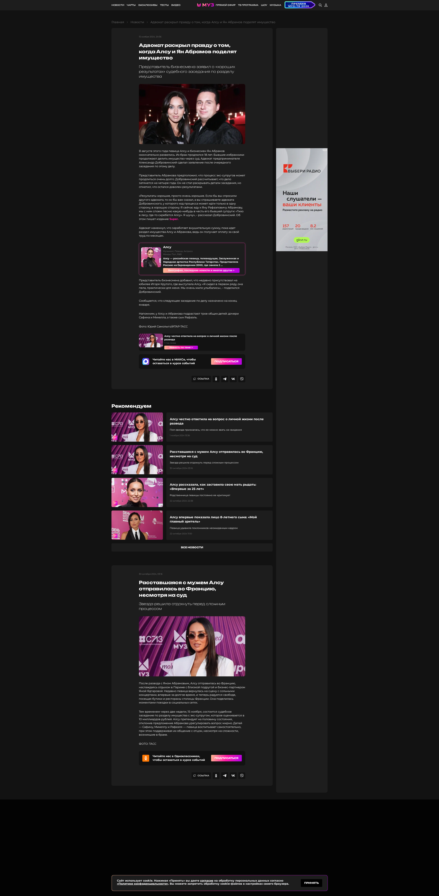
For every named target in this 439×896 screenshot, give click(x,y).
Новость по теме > (181, 347)
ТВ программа (248, 5)
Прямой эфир (225, 5)
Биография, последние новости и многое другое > (201, 270)
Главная (117, 22)
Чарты (131, 5)
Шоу (264, 5)
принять (311, 882)
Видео (175, 5)
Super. (174, 219)
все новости (192, 547)
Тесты (164, 5)
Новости (117, 5)
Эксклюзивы (147, 5)
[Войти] (326, 5)
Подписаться (226, 361)
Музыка (275, 5)
